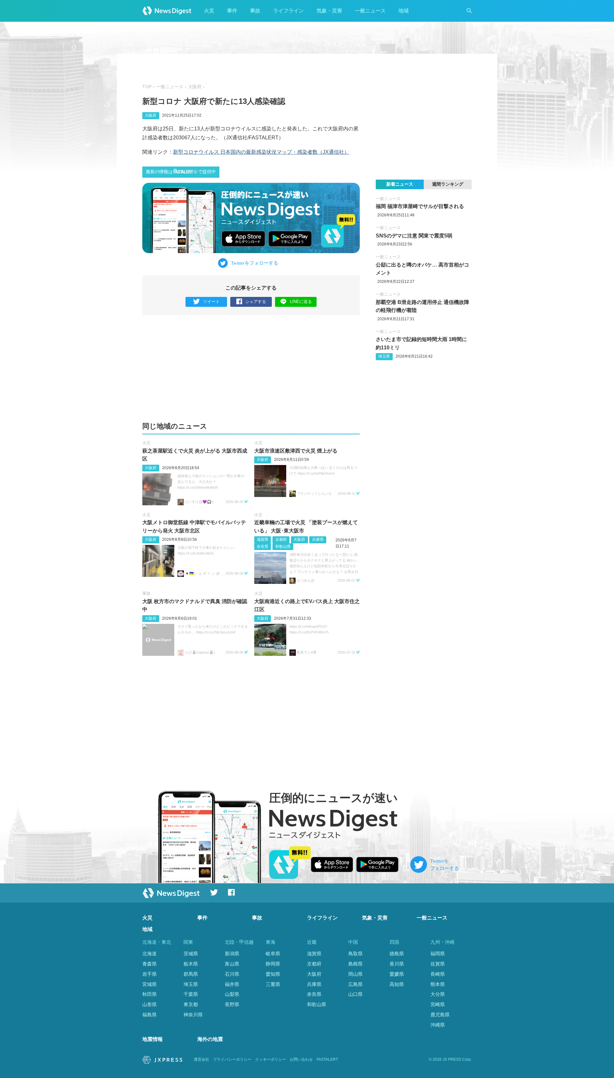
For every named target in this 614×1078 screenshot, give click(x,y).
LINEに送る (301, 301)
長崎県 (437, 974)
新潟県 (232, 953)
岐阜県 (273, 953)
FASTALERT (327, 1059)
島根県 (355, 963)
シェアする (255, 301)
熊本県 (437, 984)
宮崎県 (437, 1004)
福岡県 (437, 953)
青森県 (149, 963)
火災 (209, 10)
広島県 (355, 984)
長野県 (232, 1004)
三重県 (273, 984)
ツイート (211, 301)
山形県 (149, 1004)
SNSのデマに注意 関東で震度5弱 (414, 235)
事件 (232, 10)
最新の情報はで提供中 (181, 171)
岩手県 (149, 974)
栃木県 (191, 963)
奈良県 (262, 546)
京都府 (281, 539)
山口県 (355, 994)
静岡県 (273, 963)
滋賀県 (262, 539)
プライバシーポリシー (232, 1059)
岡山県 (355, 974)
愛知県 (273, 974)
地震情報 (152, 1039)
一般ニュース (370, 10)
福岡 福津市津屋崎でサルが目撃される (420, 206)
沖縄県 (437, 1025)
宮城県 (149, 984)
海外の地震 (210, 1039)
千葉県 (191, 994)
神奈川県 (193, 1014)
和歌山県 (283, 546)
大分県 (437, 994)
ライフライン (288, 10)
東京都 (191, 1004)
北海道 (149, 953)
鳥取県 (355, 953)
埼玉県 (384, 356)
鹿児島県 (440, 1014)
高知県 (397, 984)
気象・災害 (329, 10)
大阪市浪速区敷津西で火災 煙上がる (295, 451)
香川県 (397, 963)
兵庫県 (318, 539)
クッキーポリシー (270, 1059)
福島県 (149, 1014)
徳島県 (397, 953)
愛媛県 (397, 974)
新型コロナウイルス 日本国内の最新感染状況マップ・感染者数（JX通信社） (261, 152)
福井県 (232, 984)
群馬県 (191, 974)
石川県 (232, 974)
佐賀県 (437, 963)
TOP (147, 86)
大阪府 (194, 86)
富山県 (232, 963)
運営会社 (201, 1059)
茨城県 (191, 953)
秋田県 (149, 994)
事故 (255, 10)
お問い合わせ (301, 1059)
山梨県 (232, 994)
